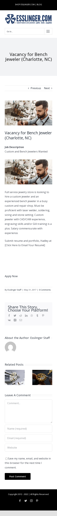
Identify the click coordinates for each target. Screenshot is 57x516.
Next (47, 88)
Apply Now (11, 276)
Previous (36, 88)
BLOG (39, 4)
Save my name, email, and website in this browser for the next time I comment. (28, 463)
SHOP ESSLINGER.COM (25, 4)
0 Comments (45, 289)
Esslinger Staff (14, 289)
